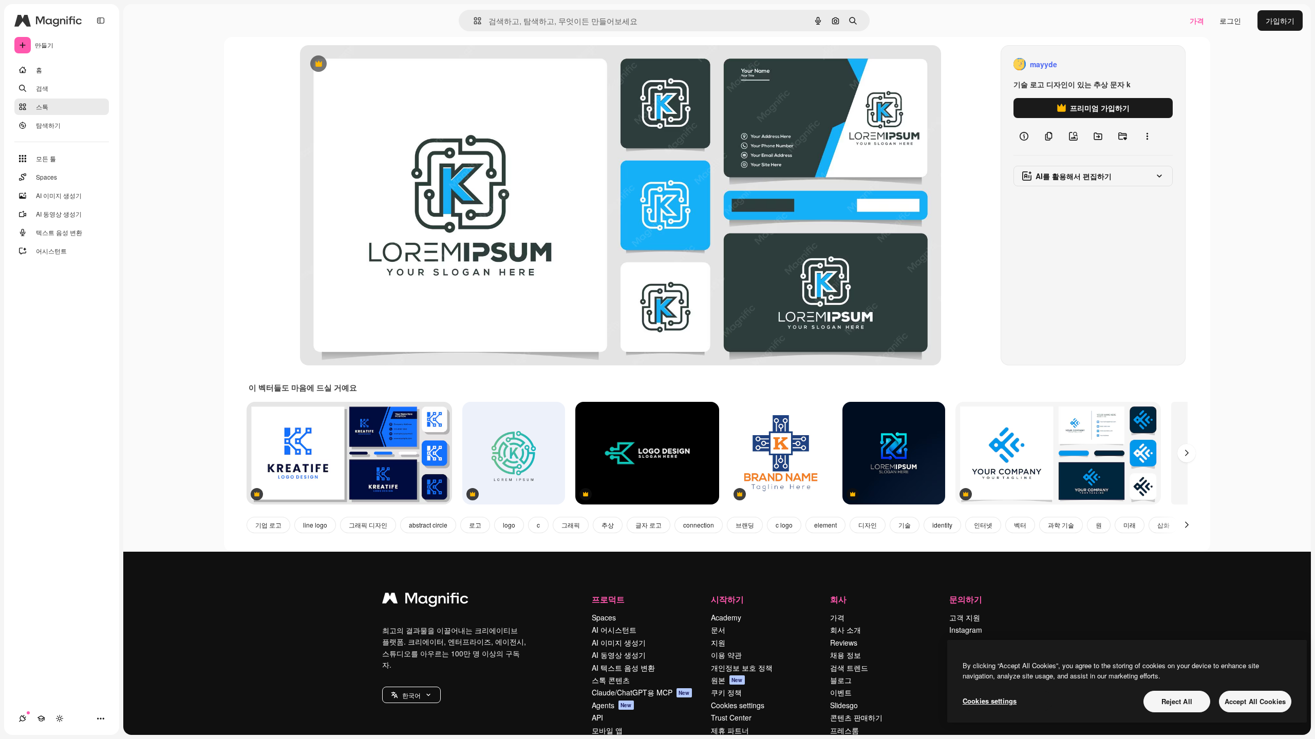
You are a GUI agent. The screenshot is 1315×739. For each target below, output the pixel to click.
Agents (612, 705)
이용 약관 (726, 655)
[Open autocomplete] (473, 21)
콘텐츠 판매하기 (856, 717)
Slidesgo (844, 705)
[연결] (22, 718)
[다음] (1186, 453)
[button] (411, 695)
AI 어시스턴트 (614, 630)
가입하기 (1280, 20)
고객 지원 (964, 617)
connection (698, 524)
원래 (359, 64)
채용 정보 (845, 655)
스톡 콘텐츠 (611, 680)
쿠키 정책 (726, 692)
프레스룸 (844, 730)
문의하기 (965, 599)
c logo (784, 524)
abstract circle (428, 524)
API (597, 717)
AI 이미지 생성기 (619, 642)
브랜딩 (745, 524)
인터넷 (983, 524)
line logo (315, 524)
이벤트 (841, 692)
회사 (838, 599)
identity (942, 524)
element (825, 524)
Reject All (1176, 701)
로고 (475, 524)
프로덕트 (608, 599)
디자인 (867, 524)
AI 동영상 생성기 (619, 655)
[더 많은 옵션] (1147, 136)
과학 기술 (1061, 524)
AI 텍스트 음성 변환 (623, 668)
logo (509, 524)
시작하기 (727, 599)
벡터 (1020, 524)
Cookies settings (737, 705)
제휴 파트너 (730, 730)
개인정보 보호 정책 (742, 668)
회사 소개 (845, 630)
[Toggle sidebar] (100, 20)
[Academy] (41, 718)
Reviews (843, 642)
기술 (904, 524)
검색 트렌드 (849, 668)
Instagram (965, 630)
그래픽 (570, 524)
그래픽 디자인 (368, 524)
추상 (608, 524)
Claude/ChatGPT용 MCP (641, 692)
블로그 (841, 680)
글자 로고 (648, 524)
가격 (1197, 20)
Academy (726, 617)
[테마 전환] (59, 718)
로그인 (1230, 20)
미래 (1129, 524)
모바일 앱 (607, 730)
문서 (718, 630)
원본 (727, 680)
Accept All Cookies (1255, 701)
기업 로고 (268, 524)
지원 (718, 642)
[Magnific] (425, 600)
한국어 (411, 695)
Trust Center (731, 717)
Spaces (604, 617)
